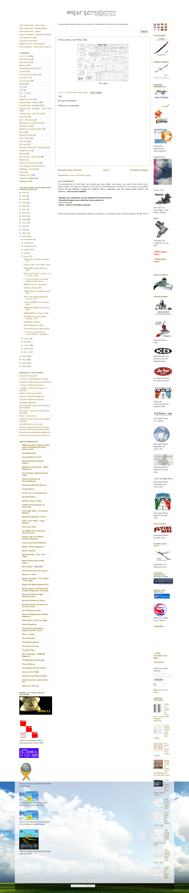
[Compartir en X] (95, 92)
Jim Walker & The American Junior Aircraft (34, 532)
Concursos (23, 78)
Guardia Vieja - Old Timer (29, 114)
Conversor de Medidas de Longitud (33, 379)
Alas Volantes (24, 59)
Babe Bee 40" (24, 62)
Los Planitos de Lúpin (28, 38)
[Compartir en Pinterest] (100, 92)
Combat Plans (28, 489)
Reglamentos (24, 151)
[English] (155, 24)
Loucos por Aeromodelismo (34, 543)
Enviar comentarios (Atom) (80, 175)
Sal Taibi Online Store (31, 610)
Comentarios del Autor (28, 41)
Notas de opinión (26, 135)
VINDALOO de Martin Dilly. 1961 (167, 873)
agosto (27, 250)
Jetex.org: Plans (29, 527)
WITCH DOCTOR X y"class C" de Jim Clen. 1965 (37, 275)
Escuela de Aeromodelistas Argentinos (34, 432)
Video (21, 172)
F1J (20, 90)
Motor (21, 132)
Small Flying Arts (29, 624)
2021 (24, 209)
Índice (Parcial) (65, 203)
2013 (24, 236)
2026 (24, 192)
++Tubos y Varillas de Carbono (31, 385)
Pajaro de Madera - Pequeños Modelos (35, 34)
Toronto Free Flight (30, 672)
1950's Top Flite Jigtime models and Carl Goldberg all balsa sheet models (36, 447)
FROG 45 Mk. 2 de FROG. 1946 (37, 265)
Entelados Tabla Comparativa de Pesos (35, 382)
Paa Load (23, 141)
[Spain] (166, 24)
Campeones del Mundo (28, 68)
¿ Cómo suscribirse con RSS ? (160, 655)
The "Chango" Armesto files (30, 166)
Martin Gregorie (29, 551)
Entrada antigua (139, 170)
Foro (21, 96)
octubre (27, 243)
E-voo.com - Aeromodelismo (34, 493)
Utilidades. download (27, 169)
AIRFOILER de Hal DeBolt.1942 (167, 804)
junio (26, 256)
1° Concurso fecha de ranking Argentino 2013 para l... (36, 280)
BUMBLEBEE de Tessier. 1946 (36, 313)
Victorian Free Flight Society (34, 676)
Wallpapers (23, 181)
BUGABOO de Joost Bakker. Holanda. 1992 (35, 318)
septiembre (29, 246)
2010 (24, 363)
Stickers (22, 160)
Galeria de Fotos (26, 99)
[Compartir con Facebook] (98, 92)
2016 (24, 226)
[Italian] (155, 27)
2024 (24, 199)
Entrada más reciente (70, 170)
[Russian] (162, 27)
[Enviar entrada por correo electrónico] (59, 96)
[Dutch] (159, 27)
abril (26, 342)
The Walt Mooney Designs (33, 660)
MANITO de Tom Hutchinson (35, 284)
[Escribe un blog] (93, 92)
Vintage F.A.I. (24, 175)
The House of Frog (30, 646)
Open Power (24, 138)
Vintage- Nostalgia (26, 178)
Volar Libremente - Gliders (30, 31)
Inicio (106, 170)
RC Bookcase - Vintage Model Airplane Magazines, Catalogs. (35, 590)
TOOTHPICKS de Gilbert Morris (36, 329)
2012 (24, 356)
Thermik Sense (28, 664)
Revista (22, 154)
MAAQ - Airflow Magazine (33, 547)
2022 (24, 206)
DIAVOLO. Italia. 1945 (33, 288)
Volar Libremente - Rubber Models (33, 28)
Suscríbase (159, 662)
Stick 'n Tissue (28, 634)
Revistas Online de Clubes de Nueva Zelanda (35, 606)
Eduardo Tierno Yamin (31, 501)
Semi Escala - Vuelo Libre (77, 92)
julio (26, 253)
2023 (24, 203)
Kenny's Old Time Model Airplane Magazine (32, 538)
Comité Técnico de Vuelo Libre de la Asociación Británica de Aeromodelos (34, 428)
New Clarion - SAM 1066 (32, 567)
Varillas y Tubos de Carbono (30, 393)
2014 (24, 233)
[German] (162, 24)
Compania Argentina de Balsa (31, 399)
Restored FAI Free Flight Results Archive (32, 595)
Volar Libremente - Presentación (32, 25)
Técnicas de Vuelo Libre (29, 163)
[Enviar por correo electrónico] (91, 92)
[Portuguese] (166, 27)
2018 (24, 220)
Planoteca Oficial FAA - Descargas (33, 147)
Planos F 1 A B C (29, 574)
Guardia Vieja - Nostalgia (29, 105)
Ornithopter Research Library (35, 571)
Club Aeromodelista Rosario (34, 485)
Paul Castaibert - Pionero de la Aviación (35, 47)
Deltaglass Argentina (27, 403)
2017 (24, 223)
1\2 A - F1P (23, 56)
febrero (27, 349)
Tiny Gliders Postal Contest (34, 668)
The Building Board (30, 642)
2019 (24, 216)
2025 (24, 196)
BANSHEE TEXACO (32, 322)
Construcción (24, 81)
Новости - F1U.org (30, 686)
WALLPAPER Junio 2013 (34, 325)
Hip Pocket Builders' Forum (34, 517)
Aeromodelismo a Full (31, 457)
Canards (22, 71)
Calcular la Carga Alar (28, 376)
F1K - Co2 (23, 93)
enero (26, 352)
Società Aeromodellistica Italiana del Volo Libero (33, 629)
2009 (24, 366)
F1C (21, 87)
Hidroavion (23, 117)
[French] (159, 24)
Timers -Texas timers (27, 416)
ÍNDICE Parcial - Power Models (32, 44)
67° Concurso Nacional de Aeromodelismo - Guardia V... (37, 333)
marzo (27, 345)
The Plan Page (28, 650)
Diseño (22, 84)
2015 (24, 230)
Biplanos (22, 65)
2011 (24, 360)
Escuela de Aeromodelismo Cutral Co (34, 435)
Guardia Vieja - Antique (28, 102)
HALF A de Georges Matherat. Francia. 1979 (36, 298)
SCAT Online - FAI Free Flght (34, 620)
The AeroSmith (28, 638)
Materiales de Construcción (30, 123)
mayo (26, 338)
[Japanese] (155, 29)
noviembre (28, 239)
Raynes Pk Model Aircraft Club (35, 585)
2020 (24, 213)
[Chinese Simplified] (166, 29)
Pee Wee (23, 144)
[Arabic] (162, 29)
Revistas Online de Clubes (33, 600)
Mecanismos (24, 126)
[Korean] (159, 29)
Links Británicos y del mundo (31, 424)
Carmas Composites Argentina (31, 396)
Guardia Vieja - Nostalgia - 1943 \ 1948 (35, 109)
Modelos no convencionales (30, 129)
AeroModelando (29, 453)
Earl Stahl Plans (29, 497)
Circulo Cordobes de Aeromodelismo (31, 480)
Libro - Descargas (26, 120)
